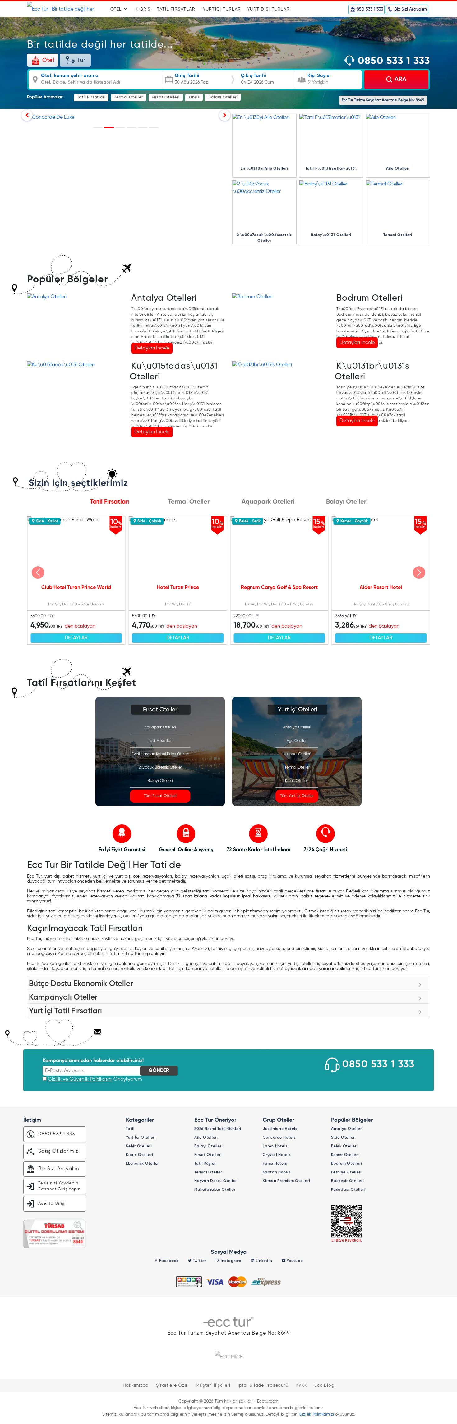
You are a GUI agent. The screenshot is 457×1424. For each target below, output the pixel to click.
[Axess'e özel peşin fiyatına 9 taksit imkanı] (98, 127)
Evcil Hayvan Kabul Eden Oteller (160, 754)
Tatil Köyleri (205, 1164)
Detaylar (76, 638)
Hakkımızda (136, 1385)
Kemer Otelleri (345, 1155)
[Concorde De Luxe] (109, 127)
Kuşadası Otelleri (348, 1190)
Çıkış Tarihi (253, 75)
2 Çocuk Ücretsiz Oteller (160, 767)
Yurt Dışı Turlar (268, 9)
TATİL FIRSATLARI (177, 9)
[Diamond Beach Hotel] (154, 127)
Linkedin (263, 1261)
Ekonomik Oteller (142, 1164)
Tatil (130, 1129)
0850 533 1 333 (392, 61)
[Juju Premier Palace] (120, 127)
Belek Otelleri (344, 1146)
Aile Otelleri (206, 1137)
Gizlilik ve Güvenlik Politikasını (80, 1079)
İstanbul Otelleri (297, 754)
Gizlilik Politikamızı (316, 1414)
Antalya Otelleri (164, 298)
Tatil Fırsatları (91, 97)
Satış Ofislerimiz (58, 1151)
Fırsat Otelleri (166, 97)
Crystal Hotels (277, 1155)
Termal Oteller (128, 97)
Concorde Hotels (279, 1137)
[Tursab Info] (346, 1223)
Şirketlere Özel (172, 1385)
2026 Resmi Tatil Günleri (217, 1129)
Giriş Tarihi (187, 75)
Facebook (168, 1261)
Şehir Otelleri (139, 1146)
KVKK (301, 1385)
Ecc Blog (324, 1385)
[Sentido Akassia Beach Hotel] (142, 127)
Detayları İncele (151, 348)
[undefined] (38, 572)
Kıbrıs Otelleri (297, 781)
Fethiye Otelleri (346, 1172)
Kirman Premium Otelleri (286, 1181)
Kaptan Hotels (277, 1172)
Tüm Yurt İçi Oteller (297, 796)
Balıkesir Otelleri (347, 1181)
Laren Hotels (275, 1146)
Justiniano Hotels (280, 1129)
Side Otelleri (343, 1137)
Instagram (230, 1261)
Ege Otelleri (297, 741)
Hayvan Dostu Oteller (215, 1181)
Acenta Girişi (52, 1204)
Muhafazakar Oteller (214, 1190)
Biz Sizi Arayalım (58, 1168)
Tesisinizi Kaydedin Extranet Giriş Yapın (59, 1186)
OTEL (116, 9)
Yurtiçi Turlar (222, 9)
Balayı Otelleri (223, 97)
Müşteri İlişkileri (213, 1385)
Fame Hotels (275, 1164)
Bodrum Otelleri (369, 298)
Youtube (294, 1261)
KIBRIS (143, 9)
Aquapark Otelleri (160, 727)
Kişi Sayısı (319, 75)
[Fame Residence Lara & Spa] (131, 127)
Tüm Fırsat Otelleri (160, 796)
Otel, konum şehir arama (70, 75)
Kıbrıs (194, 97)
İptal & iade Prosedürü (263, 1385)
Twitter (199, 1261)
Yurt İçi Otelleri (141, 1137)
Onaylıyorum (95, 1079)
